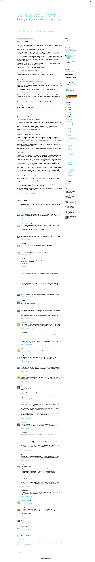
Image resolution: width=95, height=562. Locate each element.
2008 (68, 181)
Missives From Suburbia (26, 235)
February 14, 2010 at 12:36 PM (27, 474)
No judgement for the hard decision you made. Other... (71, 50)
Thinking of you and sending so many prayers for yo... (70, 64)
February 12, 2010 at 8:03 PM (26, 247)
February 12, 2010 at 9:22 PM (26, 268)
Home (40, 542)
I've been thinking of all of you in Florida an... (71, 61)
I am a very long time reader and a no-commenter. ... (70, 56)
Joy (21, 309)
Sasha (22, 385)
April (69, 133)
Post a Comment (22, 539)
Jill (21, 464)
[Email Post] (27, 193)
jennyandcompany (24, 292)
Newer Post (20, 542)
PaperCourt (23, 526)
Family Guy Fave (71, 173)
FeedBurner (73, 84)
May (69, 131)
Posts (68, 40)
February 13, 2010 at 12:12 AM (27, 318)
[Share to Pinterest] (35, 193)
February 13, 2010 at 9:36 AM (26, 351)
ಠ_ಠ (68, 143)
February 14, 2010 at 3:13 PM (26, 486)
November (70, 121)
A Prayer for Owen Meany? (71, 166)
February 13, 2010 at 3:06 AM (26, 344)
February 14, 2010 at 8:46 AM (26, 435)
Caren (22, 507)
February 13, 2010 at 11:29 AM (27, 371)
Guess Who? (70, 168)
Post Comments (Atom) (27, 544)
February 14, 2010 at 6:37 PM (26, 503)
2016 (68, 107)
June (69, 129)
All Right (69, 141)
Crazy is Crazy (70, 160)
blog (19, 31)
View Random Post (69, 71)
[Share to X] (32, 193)
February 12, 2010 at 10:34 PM (27, 296)
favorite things (36, 31)
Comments (69, 43)
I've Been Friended (71, 162)
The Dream (70, 172)
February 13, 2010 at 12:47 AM (27, 335)
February (70, 136)
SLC (21, 533)
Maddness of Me (24, 518)
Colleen (22, 422)
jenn (21, 365)
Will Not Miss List (71, 154)
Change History (71, 170)
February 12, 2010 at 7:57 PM (26, 239)
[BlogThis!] (30, 193)
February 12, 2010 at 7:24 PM (26, 208)
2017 (68, 105)
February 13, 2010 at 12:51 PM (27, 381)
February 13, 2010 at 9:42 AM (26, 361)
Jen (21, 355)
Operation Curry (71, 140)
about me (26, 31)
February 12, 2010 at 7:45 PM (26, 219)
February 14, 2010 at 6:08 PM (26, 496)
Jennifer (22, 251)
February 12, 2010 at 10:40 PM (27, 304)
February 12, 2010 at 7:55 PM (26, 230)
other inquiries (48, 31)
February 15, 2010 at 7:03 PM (26, 522)
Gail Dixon (23, 212)
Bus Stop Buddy (71, 164)
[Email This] (29, 193)
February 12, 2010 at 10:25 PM (27, 288)
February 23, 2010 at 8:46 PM (26, 529)
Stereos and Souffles (25, 500)
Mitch (22, 300)
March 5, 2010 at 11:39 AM (26, 537)
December (70, 119)
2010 (68, 118)
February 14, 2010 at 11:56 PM (27, 514)
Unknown (22, 375)
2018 (68, 104)
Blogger (52, 558)
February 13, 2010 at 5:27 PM (26, 428)
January (69, 177)
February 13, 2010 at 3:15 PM (26, 398)
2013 (68, 112)
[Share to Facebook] (33, 193)
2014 (68, 111)
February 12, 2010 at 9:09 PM (26, 254)
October (69, 123)
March (69, 135)
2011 (68, 116)
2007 (68, 183)
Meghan (22, 243)
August (69, 126)
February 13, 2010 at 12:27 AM (27, 328)
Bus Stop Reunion (71, 138)
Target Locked (70, 152)
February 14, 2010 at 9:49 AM (26, 450)
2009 (68, 180)
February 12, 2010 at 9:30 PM (26, 277)
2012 (68, 114)
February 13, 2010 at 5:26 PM (26, 418)
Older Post (60, 542)
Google (20, 552)
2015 (68, 109)
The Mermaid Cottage (25, 223)
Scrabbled (70, 175)
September (70, 124)
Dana (22, 348)
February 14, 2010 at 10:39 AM (27, 460)
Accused (69, 156)
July (69, 128)
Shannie (22, 478)
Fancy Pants (70, 151)
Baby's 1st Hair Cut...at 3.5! (71, 149)
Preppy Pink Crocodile (25, 322)
